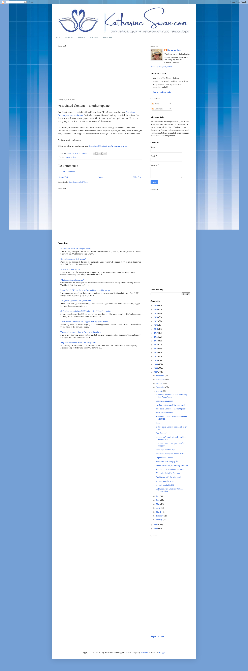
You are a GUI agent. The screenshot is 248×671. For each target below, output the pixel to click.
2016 (156, 336)
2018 (156, 329)
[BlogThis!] (96, 153)
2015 (156, 340)
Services (69, 37)
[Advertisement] (100, 74)
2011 (156, 356)
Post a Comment (68, 171)
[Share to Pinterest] (105, 153)
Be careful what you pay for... (168, 461)
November (160, 379)
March (159, 511)
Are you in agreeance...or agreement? (75, 300)
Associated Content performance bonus (108, 145)
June (158, 500)
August (159, 391)
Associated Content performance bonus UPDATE (171, 417)
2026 (156, 305)
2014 (156, 344)
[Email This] (94, 153)
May (158, 504)
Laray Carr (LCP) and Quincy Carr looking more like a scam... (86, 290)
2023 (156, 317)
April (158, 507)
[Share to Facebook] (102, 153)
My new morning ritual (165, 481)
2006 (156, 524)
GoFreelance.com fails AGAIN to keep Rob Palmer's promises (85, 311)
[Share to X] (99, 153)
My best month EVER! (165, 484)
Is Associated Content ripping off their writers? (171, 428)
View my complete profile (161, 66)
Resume (81, 37)
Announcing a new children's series (170, 469)
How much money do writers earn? (170, 453)
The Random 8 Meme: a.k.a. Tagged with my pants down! (84, 321)
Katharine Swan (174, 50)
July (158, 496)
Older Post (137, 177)
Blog (58, 37)
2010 (156, 360)
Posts (156, 103)
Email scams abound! (164, 412)
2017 (156, 332)
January (159, 519)
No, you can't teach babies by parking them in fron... (171, 438)
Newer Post (63, 177)
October (159, 383)
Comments (158, 108)
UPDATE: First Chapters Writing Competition (169, 490)
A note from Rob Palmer (70, 269)
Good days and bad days (165, 449)
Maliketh (144, 652)
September (160, 387)
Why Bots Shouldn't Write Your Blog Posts (78, 342)
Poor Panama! (161, 433)
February (160, 515)
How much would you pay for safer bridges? (170, 444)
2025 (156, 309)
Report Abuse (157, 636)
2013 (156, 348)
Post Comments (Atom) (78, 181)
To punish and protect (164, 457)
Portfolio (94, 37)
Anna (158, 423)
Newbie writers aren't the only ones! (170, 404)
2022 (156, 321)
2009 (156, 364)
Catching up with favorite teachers (169, 477)
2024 (156, 313)
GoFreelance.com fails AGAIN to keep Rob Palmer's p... (171, 395)
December (160, 375)
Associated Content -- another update (171, 408)
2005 (156, 528)
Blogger (162, 652)
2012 (156, 352)
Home (100, 177)
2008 (156, 368)
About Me (107, 37)
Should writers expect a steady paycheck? (172, 465)
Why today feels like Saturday (168, 473)
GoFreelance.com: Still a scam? (73, 259)
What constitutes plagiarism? (72, 279)
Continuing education (164, 400)
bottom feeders (70, 157)
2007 (156, 372)
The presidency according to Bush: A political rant (80, 332)
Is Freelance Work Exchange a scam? (75, 248)
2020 (156, 325)
